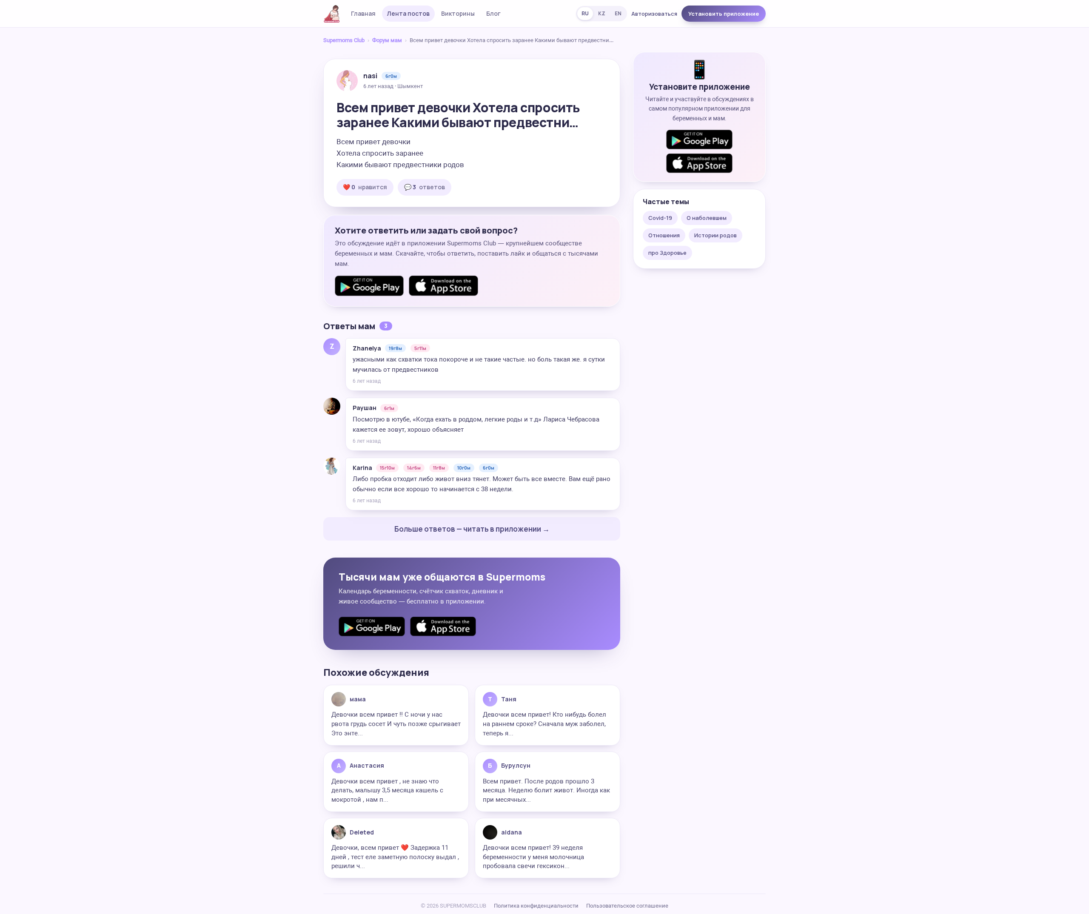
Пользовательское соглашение (627, 906)
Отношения (664, 235)
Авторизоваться (654, 13)
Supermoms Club (344, 40)
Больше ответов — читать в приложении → (472, 529)
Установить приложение (723, 13)
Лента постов (408, 13)
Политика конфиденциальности (536, 906)
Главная (363, 13)
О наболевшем (707, 218)
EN (618, 13)
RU (585, 13)
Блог (493, 13)
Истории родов (715, 235)
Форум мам (387, 40)
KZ (601, 13)
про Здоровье (667, 252)
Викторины (458, 13)
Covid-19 (660, 218)
